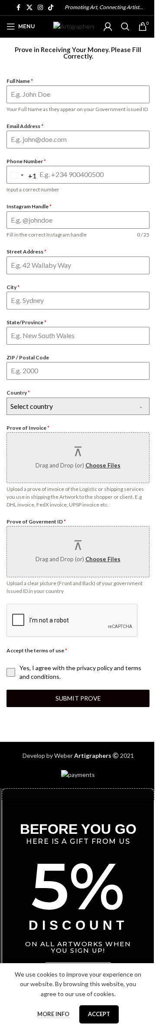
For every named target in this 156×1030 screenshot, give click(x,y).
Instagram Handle (29, 206)
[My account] (108, 26)
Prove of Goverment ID (36, 521)
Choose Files (102, 465)
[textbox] (70, 406)
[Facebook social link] (18, 7)
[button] (78, 794)
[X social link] (29, 7)
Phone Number (26, 161)
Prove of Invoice (27, 428)
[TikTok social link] (51, 7)
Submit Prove (78, 698)
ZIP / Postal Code (27, 357)
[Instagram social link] (40, 7)
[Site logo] (74, 26)
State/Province (26, 322)
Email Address (24, 126)
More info (54, 1013)
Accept (99, 1013)
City (13, 287)
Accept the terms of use (36, 650)
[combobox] (21, 175)
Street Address (26, 251)
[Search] (125, 26)
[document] (78, 897)
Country (18, 392)
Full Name (19, 81)
